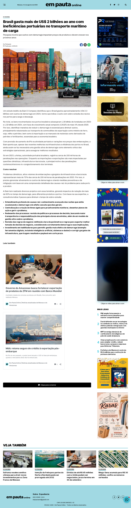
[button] (126, 499)
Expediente (44, 469)
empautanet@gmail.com (41, 475)
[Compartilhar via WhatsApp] (89, 44)
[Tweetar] (85, 44)
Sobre (35, 469)
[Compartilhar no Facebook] (81, 44)
